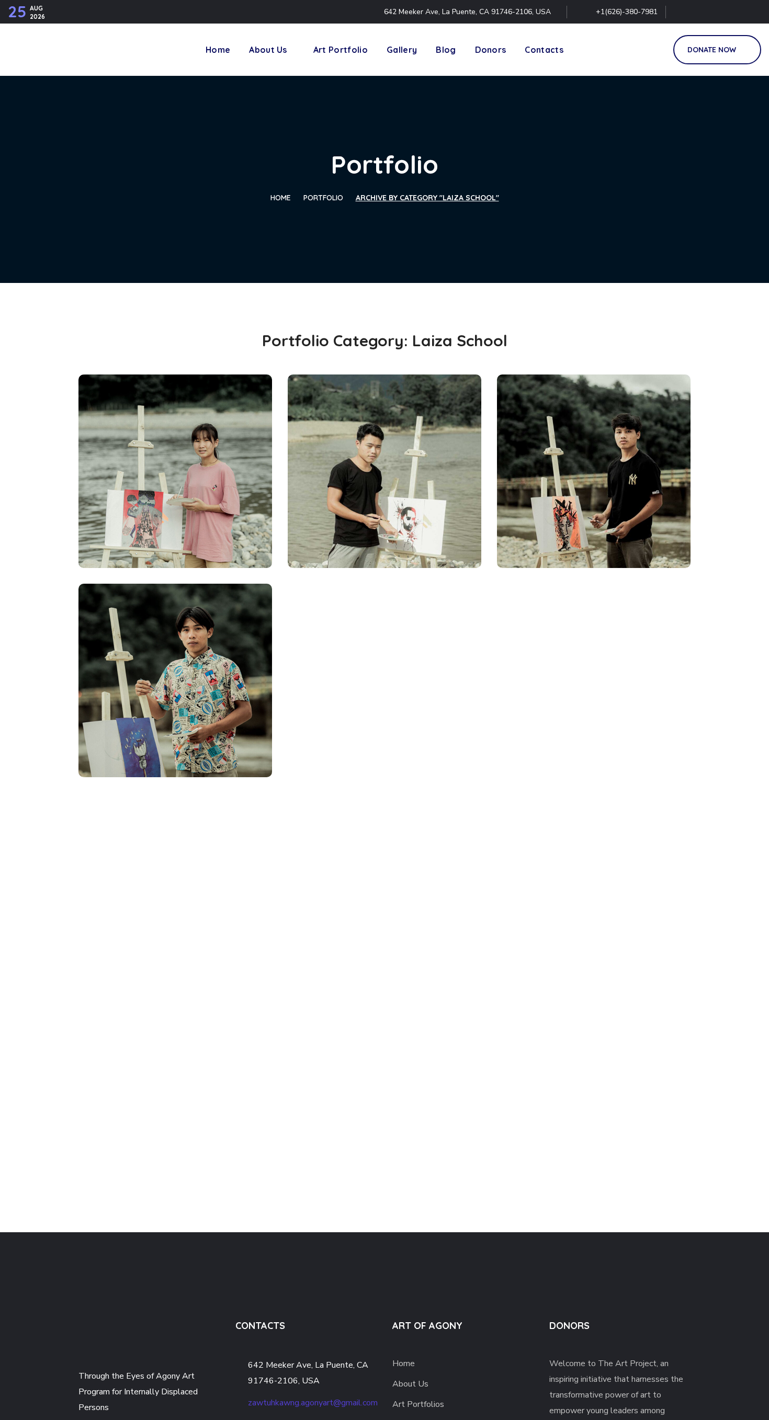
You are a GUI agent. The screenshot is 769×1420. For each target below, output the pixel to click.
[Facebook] (706, 12)
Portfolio (323, 197)
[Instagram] (751, 12)
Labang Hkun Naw (370, 732)
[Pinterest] (729, 12)
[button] (653, 50)
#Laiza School (133, 544)
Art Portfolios (418, 1404)
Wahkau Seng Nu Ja (166, 507)
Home (280, 197)
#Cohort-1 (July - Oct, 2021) (166, 525)
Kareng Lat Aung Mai (377, 523)
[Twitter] (684, 12)
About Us (410, 1384)
